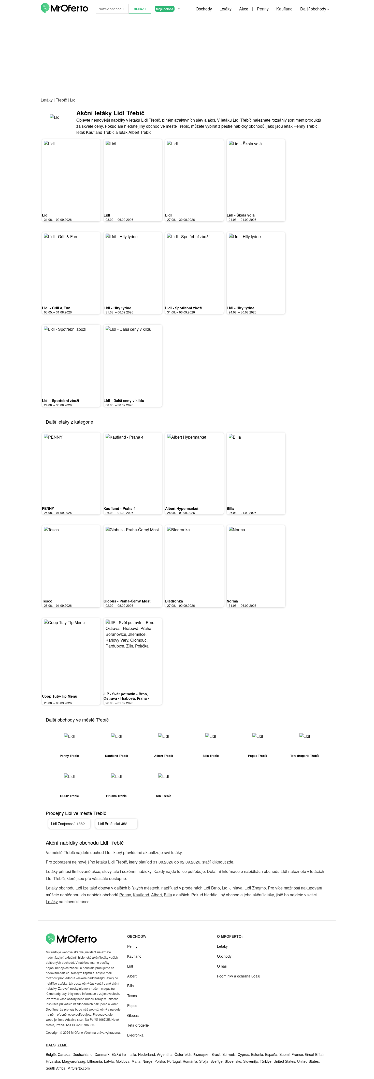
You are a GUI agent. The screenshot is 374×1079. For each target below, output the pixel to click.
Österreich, (184, 1054)
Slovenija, (251, 1061)
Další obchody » (314, 9)
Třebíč (61, 100)
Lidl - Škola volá (241, 215)
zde (230, 862)
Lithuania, (95, 1061)
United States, (285, 1061)
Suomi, (285, 1054)
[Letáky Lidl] (58, 122)
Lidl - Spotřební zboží (183, 307)
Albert (156, 895)
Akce (243, 9)
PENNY (48, 508)
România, (191, 1061)
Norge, (148, 1061)
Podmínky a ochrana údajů (238, 976)
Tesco (47, 600)
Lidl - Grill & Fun (56, 307)
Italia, (133, 1054)
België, (52, 1054)
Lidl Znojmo (255, 888)
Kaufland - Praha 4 (120, 508)
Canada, (65, 1054)
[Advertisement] (187, 55)
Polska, (160, 1061)
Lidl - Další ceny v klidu (124, 400)
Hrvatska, (54, 1061)
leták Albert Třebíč (135, 132)
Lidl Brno (212, 888)
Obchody (204, 9)
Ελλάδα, (119, 1054)
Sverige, (217, 1061)
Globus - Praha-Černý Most (127, 600)
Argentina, (166, 1054)
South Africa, (56, 1068)
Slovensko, (234, 1061)
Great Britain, (315, 1054)
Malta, (137, 1061)
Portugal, (175, 1061)
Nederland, (147, 1054)
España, (272, 1054)
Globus (133, 1015)
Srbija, (204, 1061)
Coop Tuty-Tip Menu (59, 696)
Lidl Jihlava (232, 888)
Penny (263, 9)
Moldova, (124, 1061)
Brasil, (216, 1054)
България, (202, 1054)
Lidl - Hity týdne (117, 307)
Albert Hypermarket (181, 508)
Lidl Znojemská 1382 (68, 823)
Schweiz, (230, 1054)
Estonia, (258, 1054)
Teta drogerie (138, 1025)
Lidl (45, 215)
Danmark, (103, 1054)
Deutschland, (84, 1054)
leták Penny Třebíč (301, 126)
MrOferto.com (78, 1068)
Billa (230, 508)
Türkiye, (267, 1061)
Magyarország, (74, 1061)
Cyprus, (244, 1054)
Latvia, (110, 1061)
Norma (232, 600)
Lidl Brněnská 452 (112, 823)
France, (298, 1054)
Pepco (132, 1005)
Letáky (226, 9)
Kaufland (284, 9)
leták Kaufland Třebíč (95, 132)
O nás (222, 966)
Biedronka (174, 600)
